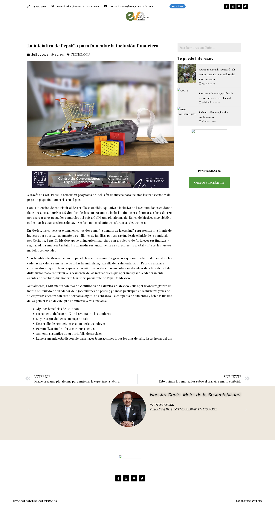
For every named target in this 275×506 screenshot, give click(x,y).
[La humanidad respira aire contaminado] (187, 116)
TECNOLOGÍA (80, 54)
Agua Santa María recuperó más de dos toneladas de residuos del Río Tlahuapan (217, 74)
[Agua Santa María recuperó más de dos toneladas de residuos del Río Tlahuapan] (187, 73)
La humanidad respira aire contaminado (213, 115)
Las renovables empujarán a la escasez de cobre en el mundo (216, 96)
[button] (29, 409)
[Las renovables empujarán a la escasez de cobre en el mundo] (187, 97)
